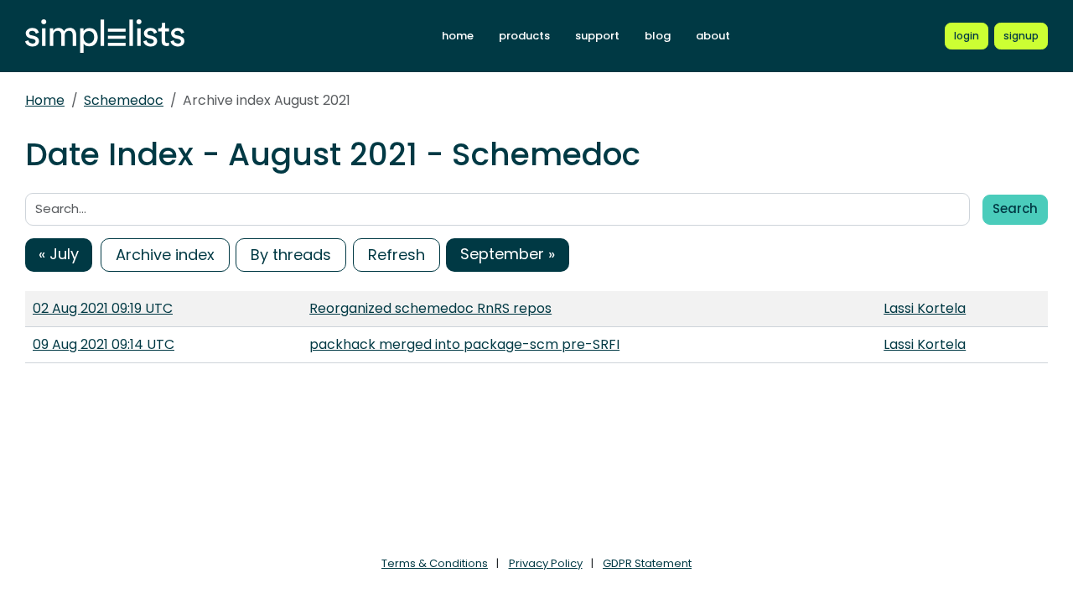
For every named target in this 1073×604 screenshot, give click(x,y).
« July (59, 253)
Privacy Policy (546, 563)
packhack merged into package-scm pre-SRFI (464, 344)
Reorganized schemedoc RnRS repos (430, 308)
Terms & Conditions (434, 563)
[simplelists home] (104, 36)
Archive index (165, 254)
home (458, 36)
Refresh (396, 254)
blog (658, 36)
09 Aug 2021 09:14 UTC (103, 344)
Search (1015, 208)
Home (45, 100)
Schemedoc (123, 100)
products (524, 36)
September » (507, 253)
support (597, 36)
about (713, 36)
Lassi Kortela (925, 308)
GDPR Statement (647, 563)
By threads (291, 254)
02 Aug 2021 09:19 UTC (103, 308)
